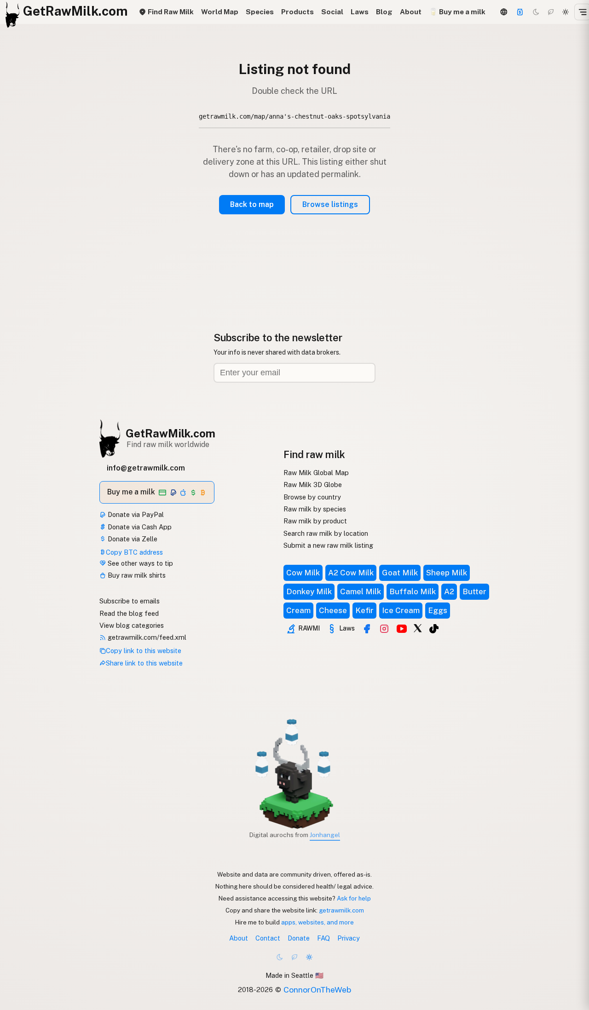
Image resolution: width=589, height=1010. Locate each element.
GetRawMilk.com (170, 433)
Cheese (333, 610)
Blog (384, 12)
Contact (267, 938)
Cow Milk (303, 572)
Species (260, 12)
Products (297, 12)
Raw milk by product (315, 521)
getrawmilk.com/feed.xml (146, 637)
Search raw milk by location (325, 533)
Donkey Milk (309, 591)
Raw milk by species (314, 509)
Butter (474, 591)
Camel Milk (360, 591)
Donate (299, 938)
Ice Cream (401, 610)
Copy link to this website (143, 650)
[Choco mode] (550, 12)
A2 (449, 591)
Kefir (364, 610)
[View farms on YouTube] (401, 628)
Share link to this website (144, 663)
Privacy (348, 938)
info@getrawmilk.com (146, 468)
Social (332, 12)
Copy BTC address (134, 552)
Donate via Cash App (139, 527)
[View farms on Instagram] (384, 628)
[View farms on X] (418, 627)
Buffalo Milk (412, 591)
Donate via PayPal (135, 514)
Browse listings (330, 204)
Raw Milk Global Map (316, 472)
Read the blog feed (129, 613)
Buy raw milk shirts (136, 575)
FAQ (323, 938)
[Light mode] (565, 12)
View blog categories (131, 625)
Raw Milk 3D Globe (312, 484)
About (411, 12)
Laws (360, 12)
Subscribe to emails (129, 601)
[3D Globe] (504, 12)
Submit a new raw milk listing (328, 545)
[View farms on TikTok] (434, 628)
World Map (219, 12)
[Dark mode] (536, 12)
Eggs (437, 610)
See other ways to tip (139, 563)
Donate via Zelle (131, 539)
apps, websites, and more (317, 922)
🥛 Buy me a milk (457, 12)
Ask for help (354, 898)
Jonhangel (325, 834)
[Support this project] (520, 12)
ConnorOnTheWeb (317, 989)
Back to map (252, 204)
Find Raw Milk (169, 12)
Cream (298, 610)
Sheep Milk (446, 572)
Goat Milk (400, 572)
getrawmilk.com (341, 910)
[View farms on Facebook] (366, 628)
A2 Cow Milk (351, 572)
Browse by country (312, 497)
